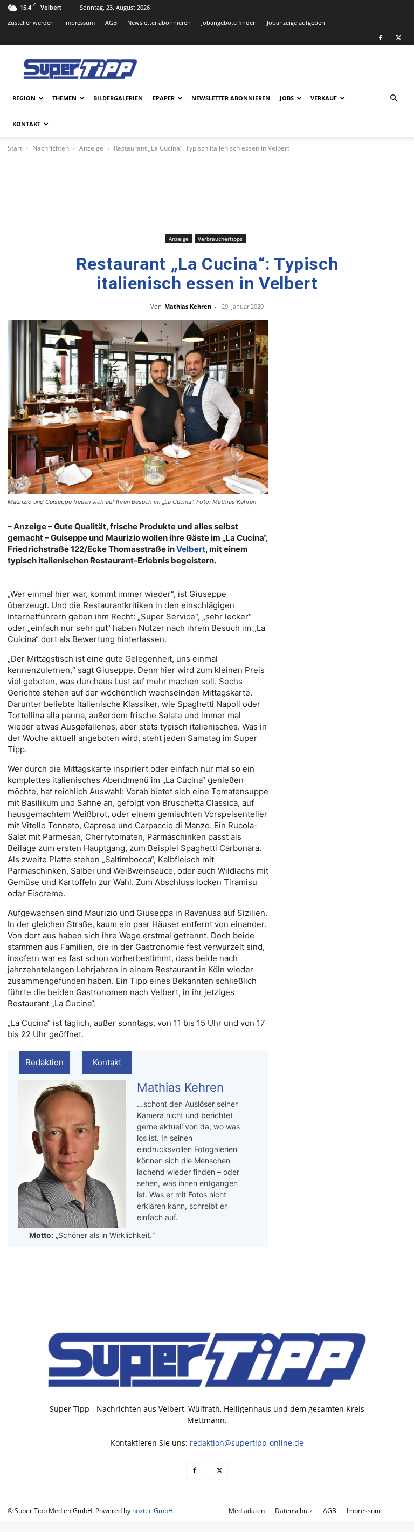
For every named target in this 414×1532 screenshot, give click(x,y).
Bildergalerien (118, 98)
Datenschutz (294, 1510)
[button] (393, 98)
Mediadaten (247, 1510)
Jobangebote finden (229, 22)
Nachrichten (50, 148)
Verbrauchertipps (220, 238)
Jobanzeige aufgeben (296, 22)
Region (24, 98)
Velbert (190, 549)
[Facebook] (380, 37)
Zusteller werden (31, 22)
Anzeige (91, 148)
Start (15, 148)
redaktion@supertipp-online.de (246, 1443)
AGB (111, 22)
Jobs (287, 98)
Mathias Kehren (187, 306)
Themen (64, 98)
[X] (398, 37)
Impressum (79, 22)
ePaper (164, 98)
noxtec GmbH (152, 1510)
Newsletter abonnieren (159, 22)
